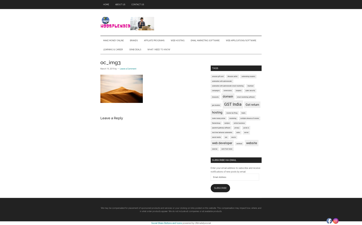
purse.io (246, 128)
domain (228, 96)
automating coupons (248, 76)
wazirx (233, 137)
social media (216, 137)
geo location (216, 105)
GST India (233, 104)
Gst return (252, 104)
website (251, 143)
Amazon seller (233, 76)
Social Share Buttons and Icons (166, 223)
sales (238, 132)
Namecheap (216, 123)
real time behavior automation (222, 132)
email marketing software (246, 97)
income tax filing (231, 113)
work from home (226, 149)
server (246, 132)
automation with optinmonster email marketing (228, 86)
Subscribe (220, 188)
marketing (232, 118)
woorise (214, 149)
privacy (236, 128)
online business (239, 123)
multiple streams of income (249, 118)
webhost (239, 144)
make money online (218, 118)
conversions (228, 90)
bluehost (250, 86)
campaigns (216, 90)
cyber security (250, 90)
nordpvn (227, 123)
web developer (222, 143)
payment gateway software (221, 128)
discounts (215, 97)
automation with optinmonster (222, 81)
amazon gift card (218, 76)
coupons (238, 90)
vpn (226, 137)
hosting (217, 112)
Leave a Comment (128, 69)
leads (243, 113)
